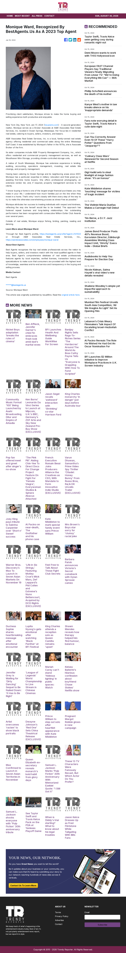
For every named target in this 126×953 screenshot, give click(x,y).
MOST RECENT (22, 16)
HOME (10, 16)
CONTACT (49, 16)
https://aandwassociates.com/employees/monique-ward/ (32, 240)
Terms (58, 912)
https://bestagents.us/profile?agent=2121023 (60, 234)
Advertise (59, 920)
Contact (58, 924)
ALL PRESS (37, 16)
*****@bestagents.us (16, 285)
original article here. (71, 295)
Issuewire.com (51, 125)
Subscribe (102, 925)
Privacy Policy (61, 916)
